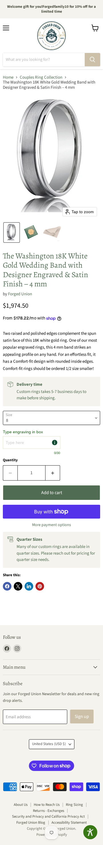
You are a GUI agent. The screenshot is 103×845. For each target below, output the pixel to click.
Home (8, 77)
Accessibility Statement (69, 822)
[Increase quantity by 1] (52, 472)
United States (49, 743)
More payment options (51, 525)
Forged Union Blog (30, 822)
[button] (11, 232)
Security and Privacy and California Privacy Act (48, 816)
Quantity (10, 460)
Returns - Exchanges (48, 810)
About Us (20, 804)
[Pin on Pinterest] (39, 586)
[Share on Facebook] (7, 586)
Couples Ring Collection (41, 77)
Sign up (82, 716)
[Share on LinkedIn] (29, 586)
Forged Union (20, 294)
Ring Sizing (74, 804)
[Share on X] (18, 586)
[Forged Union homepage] (51, 35)
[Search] (92, 59)
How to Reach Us (47, 804)
